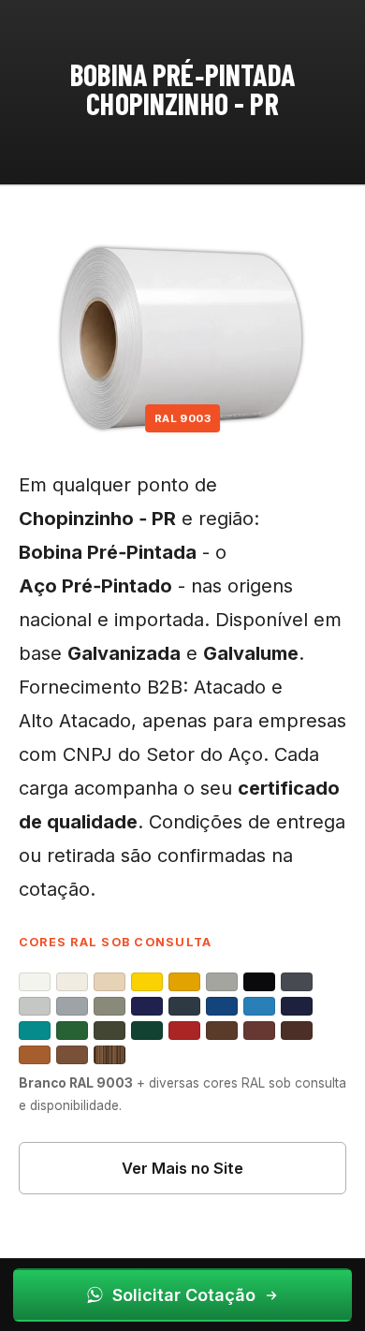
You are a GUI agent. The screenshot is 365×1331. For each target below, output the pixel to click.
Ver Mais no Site (182, 1168)
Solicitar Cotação (184, 1295)
